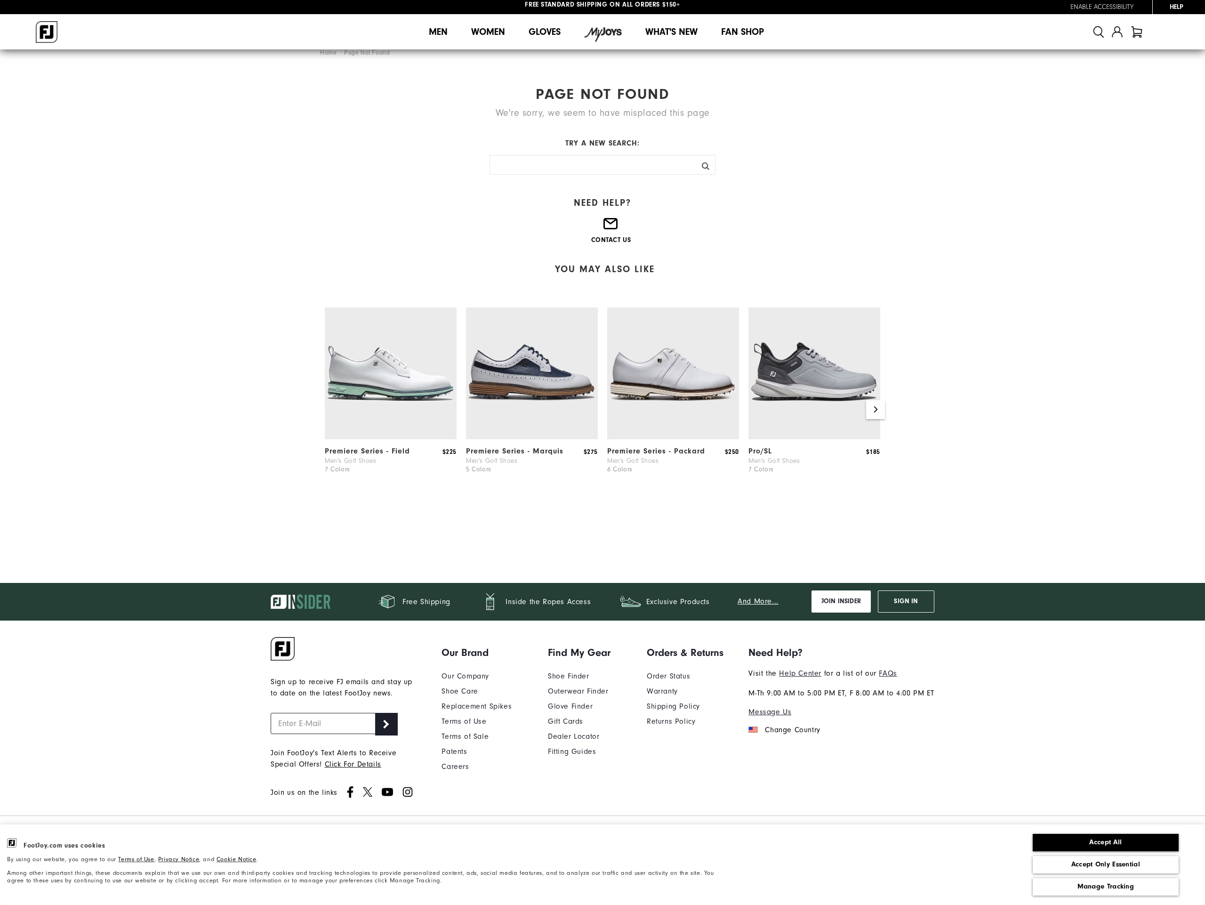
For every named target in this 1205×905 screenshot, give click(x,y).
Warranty (662, 691)
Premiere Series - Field (367, 451)
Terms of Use (136, 859)
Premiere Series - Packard (656, 451)
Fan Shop (742, 31)
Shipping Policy (673, 706)
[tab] (1136, 31)
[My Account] (1117, 31)
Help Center (800, 673)
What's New (671, 31)
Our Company (465, 676)
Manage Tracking (1105, 886)
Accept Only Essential (1105, 864)
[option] (390, 404)
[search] (1098, 31)
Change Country (792, 730)
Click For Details (353, 764)
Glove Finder (570, 706)
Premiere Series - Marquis (514, 451)
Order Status (668, 676)
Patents (454, 751)
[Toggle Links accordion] (477, 652)
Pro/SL (760, 451)
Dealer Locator (573, 736)
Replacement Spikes (477, 706)
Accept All (1105, 842)
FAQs (888, 673)
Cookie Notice (237, 859)
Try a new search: (602, 143)
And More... (758, 601)
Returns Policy (671, 721)
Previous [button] (329, 409)
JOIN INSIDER (841, 601)
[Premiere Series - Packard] (673, 437)
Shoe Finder (568, 676)
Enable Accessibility (1101, 7)
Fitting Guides (572, 751)
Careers (455, 766)
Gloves (545, 31)
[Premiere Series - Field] (391, 437)
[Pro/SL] (814, 437)
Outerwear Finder (578, 691)
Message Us (769, 712)
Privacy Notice (178, 859)
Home (329, 52)
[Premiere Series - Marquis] (532, 437)
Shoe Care (460, 691)
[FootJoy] (46, 32)
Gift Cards (565, 721)
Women (488, 31)
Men (438, 31)
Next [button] (875, 409)
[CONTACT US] (611, 227)
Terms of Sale (465, 736)
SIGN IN (906, 601)
